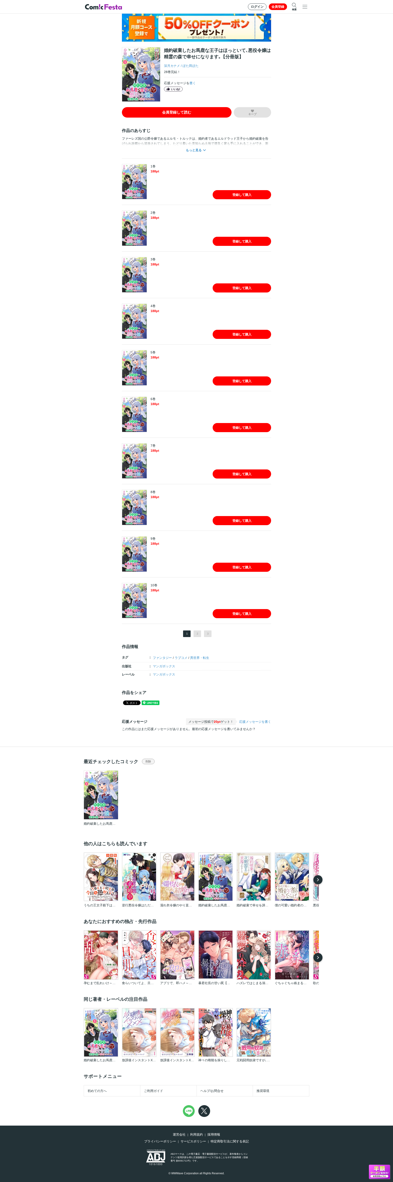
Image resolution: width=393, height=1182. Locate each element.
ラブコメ (181, 658)
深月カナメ (172, 66)
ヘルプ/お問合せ (212, 1091)
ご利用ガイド (153, 1091)
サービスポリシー (193, 1141)
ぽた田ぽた (191, 66)
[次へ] (317, 879)
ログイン (257, 6)
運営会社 (179, 1134)
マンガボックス (164, 666)
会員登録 (278, 6)
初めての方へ (97, 1091)
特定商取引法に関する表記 (230, 1141)
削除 (148, 761)
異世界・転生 (199, 658)
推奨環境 (263, 1091)
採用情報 (213, 1134)
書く (192, 83)
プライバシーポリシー (160, 1141)
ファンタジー (162, 658)
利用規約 (196, 1134)
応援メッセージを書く (255, 721)
